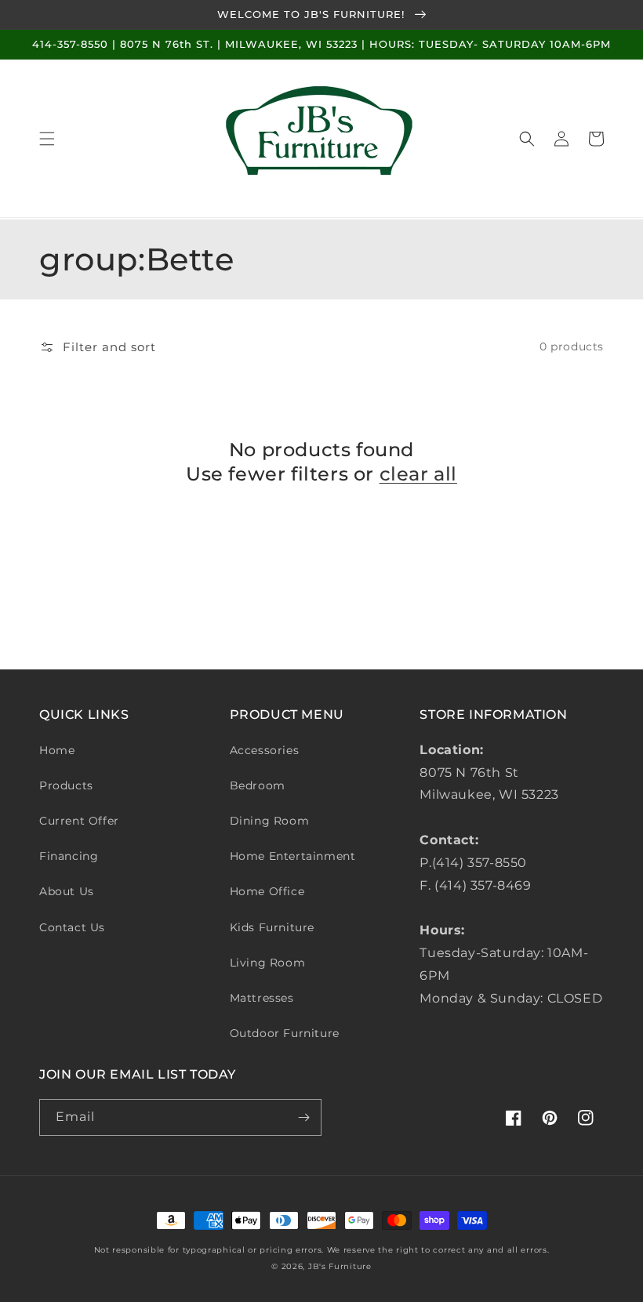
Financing (68, 856)
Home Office (267, 891)
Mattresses (262, 998)
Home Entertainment (293, 856)
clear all (418, 473)
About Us (66, 891)
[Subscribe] (303, 1117)
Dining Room (270, 821)
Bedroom (257, 785)
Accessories (265, 750)
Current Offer (79, 821)
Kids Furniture (272, 927)
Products (66, 785)
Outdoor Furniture (285, 1033)
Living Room (268, 963)
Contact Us (72, 927)
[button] (47, 138)
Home (56, 750)
